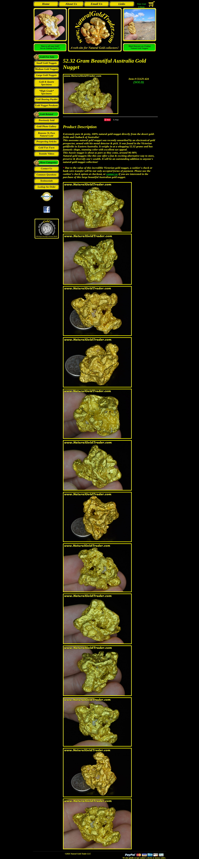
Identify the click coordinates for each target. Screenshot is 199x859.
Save (108, 120)
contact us (112, 173)
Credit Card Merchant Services (47, 202)
